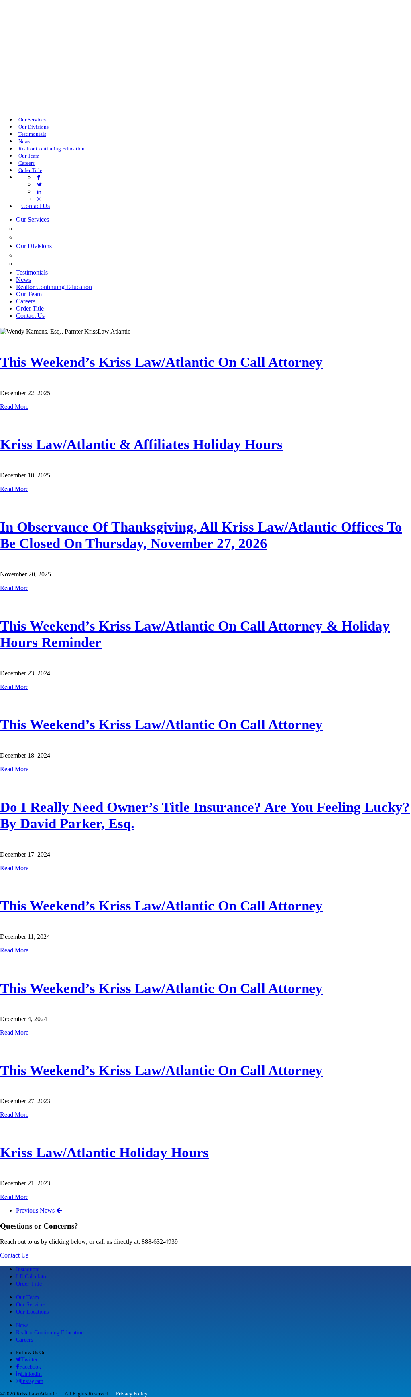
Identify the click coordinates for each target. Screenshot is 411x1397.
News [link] (24, 141)
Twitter (29, 1359)
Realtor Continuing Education (50, 1332)
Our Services (30, 1304)
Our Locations (32, 1311)
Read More (14, 406)
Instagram (32, 1381)
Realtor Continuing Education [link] (51, 149)
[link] (38, 177)
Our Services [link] (32, 120)
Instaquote (27, 1269)
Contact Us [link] (35, 205)
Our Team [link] (28, 156)
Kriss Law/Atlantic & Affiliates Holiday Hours (141, 444)
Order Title (29, 1283)
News (22, 1325)
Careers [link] (26, 163)
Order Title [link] (30, 170)
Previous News (36, 1210)
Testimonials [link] (32, 134)
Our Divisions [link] (33, 127)
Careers (24, 1339)
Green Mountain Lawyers (67, 255)
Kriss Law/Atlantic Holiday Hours (104, 1152)
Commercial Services (58, 228)
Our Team (27, 1297)
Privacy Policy (132, 1394)
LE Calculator (32, 1276)
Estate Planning (48, 237)
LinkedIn (31, 1374)
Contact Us (14, 1255)
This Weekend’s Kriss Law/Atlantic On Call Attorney (161, 362)
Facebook (30, 1366)
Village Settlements (58, 263)
